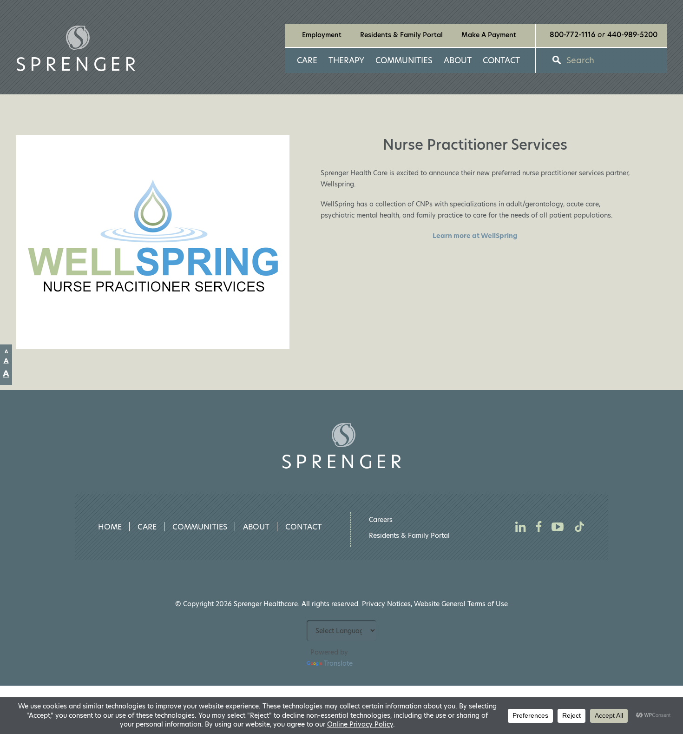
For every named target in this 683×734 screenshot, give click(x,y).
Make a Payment (488, 35)
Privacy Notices (386, 603)
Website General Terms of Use (461, 603)
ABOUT (458, 60)
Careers (381, 519)
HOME (110, 527)
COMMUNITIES (404, 60)
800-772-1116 (572, 35)
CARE (307, 60)
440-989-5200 (627, 35)
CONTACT (501, 60)
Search (580, 60)
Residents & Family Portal (401, 35)
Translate (338, 663)
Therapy (346, 60)
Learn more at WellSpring (475, 235)
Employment (322, 35)
